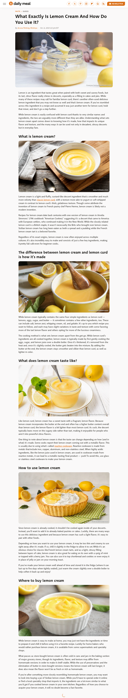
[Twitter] (75, 4)
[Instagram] (86, 4)
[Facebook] (69, 4)
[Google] (98, 4)
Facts (17, 11)
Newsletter (117, 4)
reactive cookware (63, 446)
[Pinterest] (80, 4)
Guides (26, 11)
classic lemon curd (46, 199)
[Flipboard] (92, 4)
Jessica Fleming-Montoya (27, 28)
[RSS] (103, 4)
